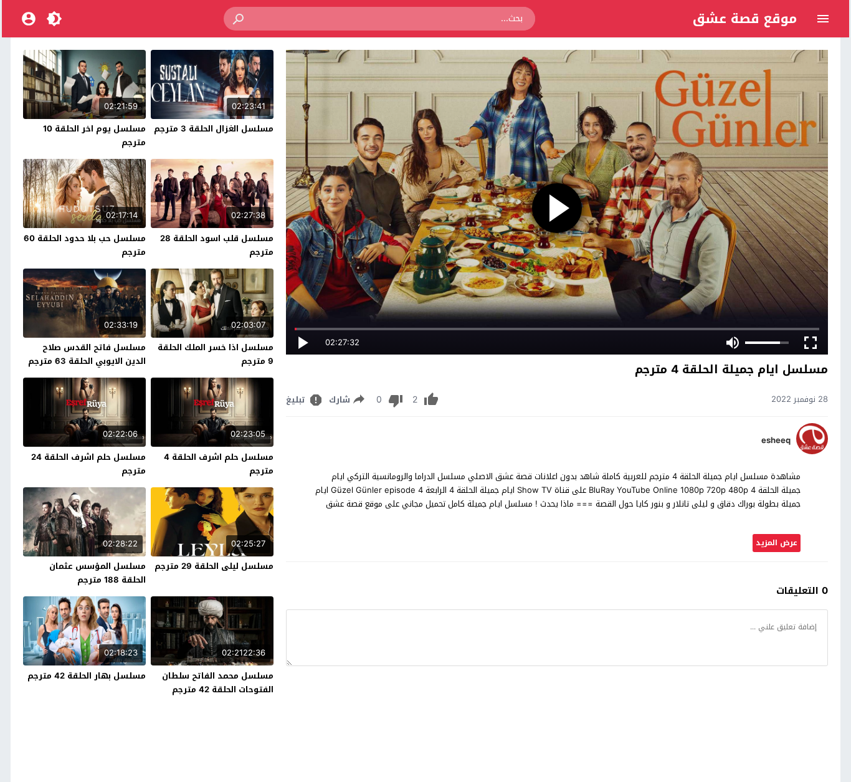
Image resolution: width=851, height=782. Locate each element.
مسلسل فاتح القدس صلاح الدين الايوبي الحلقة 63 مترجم (87, 354)
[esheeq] (812, 451)
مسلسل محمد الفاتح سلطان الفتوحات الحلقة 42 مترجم (217, 682)
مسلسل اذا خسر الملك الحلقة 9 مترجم (215, 354)
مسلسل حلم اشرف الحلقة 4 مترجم (218, 464)
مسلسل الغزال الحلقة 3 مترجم (213, 128)
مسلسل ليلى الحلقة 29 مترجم (214, 566)
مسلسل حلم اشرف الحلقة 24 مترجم (88, 464)
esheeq (776, 440)
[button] (239, 19)
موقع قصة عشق (745, 18)
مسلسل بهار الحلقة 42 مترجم (86, 676)
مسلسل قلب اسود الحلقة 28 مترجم (216, 245)
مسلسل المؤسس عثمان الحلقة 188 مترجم (97, 573)
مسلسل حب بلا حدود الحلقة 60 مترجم (85, 245)
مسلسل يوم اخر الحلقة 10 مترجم (94, 135)
